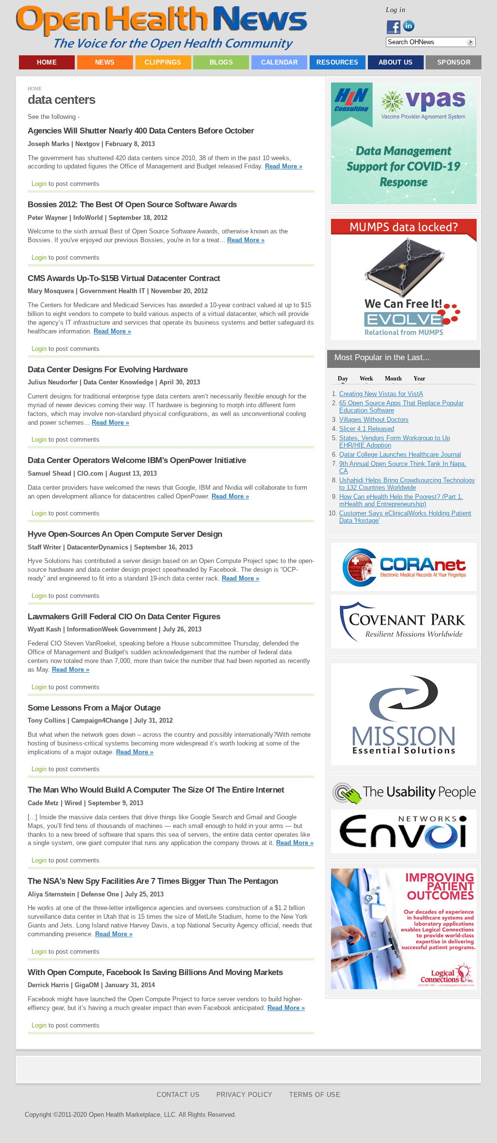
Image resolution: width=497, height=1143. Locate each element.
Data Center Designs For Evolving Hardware (108, 369)
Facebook (394, 27)
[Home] (161, 48)
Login (39, 183)
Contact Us (178, 1094)
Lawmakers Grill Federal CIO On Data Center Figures (124, 616)
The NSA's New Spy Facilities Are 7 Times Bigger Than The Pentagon (153, 881)
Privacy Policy (244, 1094)
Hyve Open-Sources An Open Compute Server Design (125, 534)
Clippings (163, 62)
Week (366, 378)
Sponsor (454, 62)
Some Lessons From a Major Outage (94, 707)
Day (343, 378)
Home (47, 62)
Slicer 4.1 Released (366, 428)
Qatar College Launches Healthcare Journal (400, 454)
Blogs (221, 62)
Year (419, 378)
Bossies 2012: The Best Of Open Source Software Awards (132, 204)
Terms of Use (314, 1094)
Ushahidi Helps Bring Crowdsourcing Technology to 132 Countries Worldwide (407, 484)
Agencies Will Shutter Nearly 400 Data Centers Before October (141, 130)
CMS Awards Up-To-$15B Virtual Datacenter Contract (124, 278)
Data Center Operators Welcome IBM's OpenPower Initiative (137, 460)
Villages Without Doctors (374, 419)
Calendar (279, 62)
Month (393, 378)
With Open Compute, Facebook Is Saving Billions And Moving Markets (155, 972)
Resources (337, 62)
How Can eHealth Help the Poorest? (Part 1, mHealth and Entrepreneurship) (401, 500)
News (105, 62)
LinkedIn (411, 27)
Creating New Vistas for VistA (381, 394)
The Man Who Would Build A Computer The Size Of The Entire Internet (156, 790)
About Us (396, 62)
